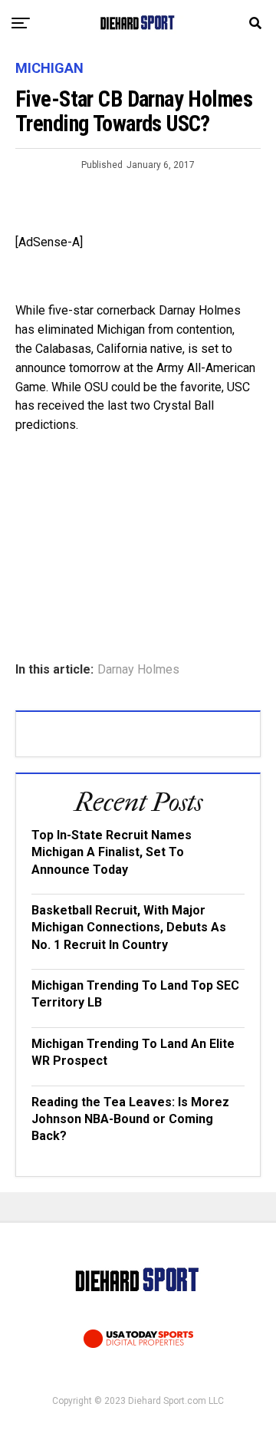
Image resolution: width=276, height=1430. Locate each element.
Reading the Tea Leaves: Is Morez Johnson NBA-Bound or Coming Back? (130, 1119)
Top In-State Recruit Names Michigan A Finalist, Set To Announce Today (111, 852)
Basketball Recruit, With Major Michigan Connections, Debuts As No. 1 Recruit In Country (128, 927)
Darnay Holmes (138, 670)
